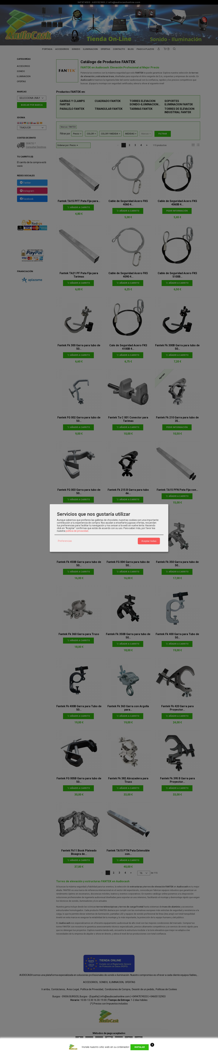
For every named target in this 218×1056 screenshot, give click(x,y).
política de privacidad (77, 531)
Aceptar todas (148, 541)
